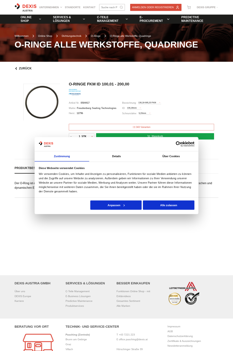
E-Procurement (151, 19)
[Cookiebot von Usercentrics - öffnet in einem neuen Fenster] (178, 144)
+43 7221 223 (127, 334)
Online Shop (26, 19)
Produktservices (75, 305)
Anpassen (114, 205)
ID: (123, 108)
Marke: (72, 108)
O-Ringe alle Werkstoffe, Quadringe (130, 35)
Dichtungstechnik (71, 35)
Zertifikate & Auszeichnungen (184, 341)
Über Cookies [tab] (171, 156)
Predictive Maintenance (192, 19)
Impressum (173, 326)
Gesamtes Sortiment (128, 300)
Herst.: (72, 113)
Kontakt (89, 7)
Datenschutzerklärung (180, 336)
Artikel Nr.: (74, 102)
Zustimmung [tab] (62, 156)
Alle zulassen (168, 205)
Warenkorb (157, 136)
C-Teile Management (108, 19)
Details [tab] (116, 156)
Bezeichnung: (129, 102)
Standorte (72, 7)
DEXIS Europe (23, 296)
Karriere (19, 300)
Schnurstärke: (129, 113)
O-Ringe (95, 35)
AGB (170, 331)
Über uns (20, 291)
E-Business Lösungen (78, 296)
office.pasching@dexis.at (133, 339)
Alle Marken (123, 305)
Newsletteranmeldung (180, 345)
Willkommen (22, 35)
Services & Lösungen (62, 19)
